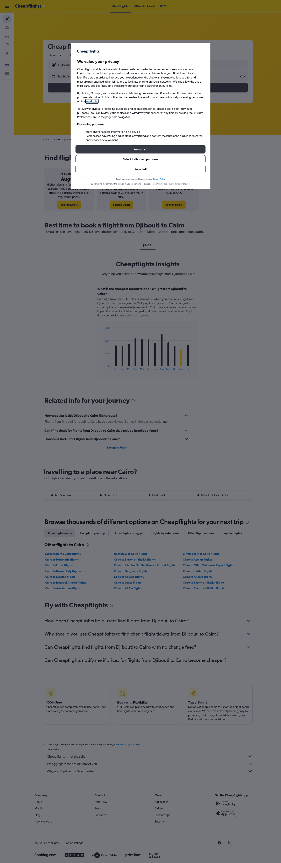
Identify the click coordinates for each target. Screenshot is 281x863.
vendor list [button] (92, 101)
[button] (140, 149)
